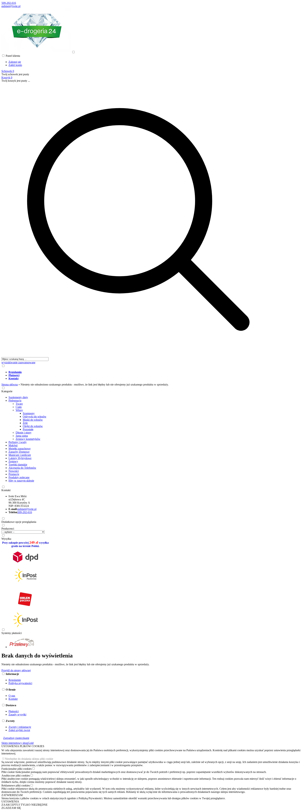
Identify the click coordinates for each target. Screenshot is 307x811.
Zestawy (13, 461)
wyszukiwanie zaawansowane (18, 362)
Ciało (19, 406)
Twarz (19, 403)
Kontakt (5, 490)
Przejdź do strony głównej (16, 670)
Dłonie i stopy (23, 432)
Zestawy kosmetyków (28, 438)
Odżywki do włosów (34, 416)
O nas (12, 695)
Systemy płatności (11, 633)
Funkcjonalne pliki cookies (16, 768)
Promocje (14, 474)
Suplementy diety (18, 397)
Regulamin (15, 679)
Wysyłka (6, 538)
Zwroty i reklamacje (20, 726)
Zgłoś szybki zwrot (19, 730)
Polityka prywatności (20, 683)
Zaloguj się (15, 61)
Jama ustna (22, 435)
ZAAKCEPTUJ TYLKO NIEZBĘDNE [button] (24, 804)
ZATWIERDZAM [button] (12, 795)
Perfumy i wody (18, 442)
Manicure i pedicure (20, 454)
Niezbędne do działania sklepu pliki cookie (29, 758)
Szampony (29, 413)
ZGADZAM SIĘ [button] (11, 807)
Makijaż (13, 445)
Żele (25, 422)
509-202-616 (8, 2)
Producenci (7, 528)
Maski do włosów (33, 419)
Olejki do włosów (33, 426)
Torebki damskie (18, 464)
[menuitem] (142, 372)
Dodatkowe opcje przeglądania (18, 521)
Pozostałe (28, 429)
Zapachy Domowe (19, 451)
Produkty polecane (19, 477)
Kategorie (6, 391)
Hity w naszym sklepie (21, 480)
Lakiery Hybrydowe (20, 458)
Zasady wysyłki (17, 714)
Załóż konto (15, 65)
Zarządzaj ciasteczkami (16, 737)
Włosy (19, 410)
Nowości (14, 470)
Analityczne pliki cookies (15, 775)
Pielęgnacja (15, 400)
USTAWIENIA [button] (10, 801)
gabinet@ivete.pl (10, 6)
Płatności (14, 711)
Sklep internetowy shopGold (17, 742)
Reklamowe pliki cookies (15, 785)
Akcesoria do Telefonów (22, 467)
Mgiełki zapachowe (20, 448)
